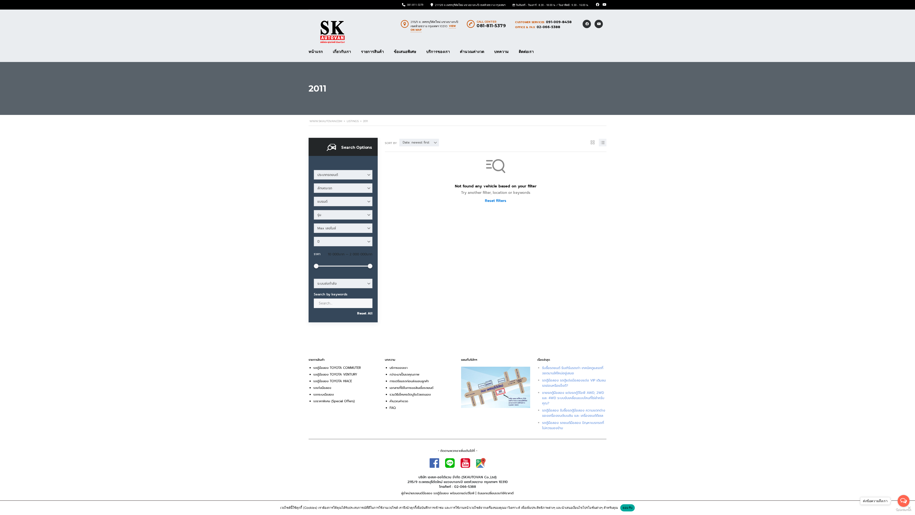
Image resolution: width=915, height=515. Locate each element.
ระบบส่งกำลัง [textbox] (327, 283)
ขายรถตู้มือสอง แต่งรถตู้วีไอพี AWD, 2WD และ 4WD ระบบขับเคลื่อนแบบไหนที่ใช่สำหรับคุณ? (573, 398)
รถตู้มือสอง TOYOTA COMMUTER (337, 368)
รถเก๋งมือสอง (322, 388)
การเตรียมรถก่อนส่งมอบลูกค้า (409, 381)
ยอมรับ (627, 508)
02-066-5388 (548, 27)
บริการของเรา (438, 52)
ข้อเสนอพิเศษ (405, 52)
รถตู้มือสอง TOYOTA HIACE (333, 381)
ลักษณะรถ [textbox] (324, 188)
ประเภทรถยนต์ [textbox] (327, 174)
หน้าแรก (316, 52)
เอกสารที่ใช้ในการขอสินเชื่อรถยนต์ (411, 388)
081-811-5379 (415, 4)
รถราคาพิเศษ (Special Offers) (334, 401)
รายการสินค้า (372, 52)
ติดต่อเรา (526, 52)
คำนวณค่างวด (472, 52)
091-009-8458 (559, 22)
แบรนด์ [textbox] (322, 201)
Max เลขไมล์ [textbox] (326, 228)
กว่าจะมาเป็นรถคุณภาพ (404, 374)
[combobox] (343, 175)
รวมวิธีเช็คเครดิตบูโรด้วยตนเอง (410, 394)
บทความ (501, 52)
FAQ (393, 408)
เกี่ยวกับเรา (342, 52)
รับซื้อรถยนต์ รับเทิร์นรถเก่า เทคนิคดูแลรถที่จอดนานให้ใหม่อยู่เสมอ (572, 371)
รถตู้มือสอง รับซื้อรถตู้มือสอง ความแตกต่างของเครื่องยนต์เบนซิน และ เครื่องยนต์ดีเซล (573, 413)
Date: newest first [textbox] (416, 142)
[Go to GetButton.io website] (903, 510)
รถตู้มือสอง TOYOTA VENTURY (335, 374)
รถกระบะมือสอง (323, 394)
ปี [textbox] (318, 241)
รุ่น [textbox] (319, 214)
